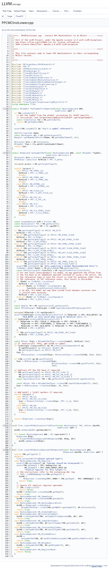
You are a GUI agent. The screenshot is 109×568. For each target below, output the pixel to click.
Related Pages (20, 11)
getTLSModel (53, 268)
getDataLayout (51, 135)
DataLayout (27, 135)
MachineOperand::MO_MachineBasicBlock (40, 503)
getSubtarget (64, 308)
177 (6, 426)
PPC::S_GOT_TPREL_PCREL (40, 259)
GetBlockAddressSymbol (56, 538)
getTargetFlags (46, 164)
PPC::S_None (56, 160)
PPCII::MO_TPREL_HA (32, 177)
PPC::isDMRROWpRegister (33, 474)
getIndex (71, 523)
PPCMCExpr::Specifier (25, 160)
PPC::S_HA (66, 410)
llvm (32, 104)
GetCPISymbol (55, 530)
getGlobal (52, 120)
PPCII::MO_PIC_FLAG (55, 372)
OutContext (42, 142)
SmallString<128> (23, 133)
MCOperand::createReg (34, 479)
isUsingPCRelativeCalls (48, 315)
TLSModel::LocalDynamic (49, 286)
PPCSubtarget (28, 308)
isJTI (26, 359)
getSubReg (34, 463)
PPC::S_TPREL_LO (38, 173)
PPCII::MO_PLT (52, 230)
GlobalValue (29, 120)
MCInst (88, 426)
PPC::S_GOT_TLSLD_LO (41, 193)
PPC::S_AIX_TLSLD (39, 299)
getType (31, 454)
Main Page (7, 11)
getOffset (44, 359)
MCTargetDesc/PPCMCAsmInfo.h (38, 64)
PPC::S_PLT (33, 233)
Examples (77, 11)
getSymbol (33, 122)
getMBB (55, 507)
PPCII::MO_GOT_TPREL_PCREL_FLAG (68, 257)
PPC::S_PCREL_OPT (39, 335)
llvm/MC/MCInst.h (32, 100)
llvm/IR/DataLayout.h (34, 87)
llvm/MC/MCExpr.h (32, 98)
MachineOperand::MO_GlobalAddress (38, 512)
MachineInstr (28, 224)
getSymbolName (62, 137)
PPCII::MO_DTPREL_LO (33, 184)
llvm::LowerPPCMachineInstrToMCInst (37, 426)
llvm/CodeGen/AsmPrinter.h (37, 78)
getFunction (45, 306)
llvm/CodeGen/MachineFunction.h (40, 80)
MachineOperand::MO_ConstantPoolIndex (40, 527)
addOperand (31, 441)
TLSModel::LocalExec (42, 281)
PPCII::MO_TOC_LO (31, 197)
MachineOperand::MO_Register (35, 461)
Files (66, 11)
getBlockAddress (80, 538)
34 (6, 109)
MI (38, 224)
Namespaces (42, 11)
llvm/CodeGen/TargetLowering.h (39, 84)
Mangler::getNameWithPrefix (29, 137)
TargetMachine (28, 222)
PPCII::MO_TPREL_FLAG (62, 262)
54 (6, 153)
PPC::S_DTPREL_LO (39, 186)
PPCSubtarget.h (31, 71)
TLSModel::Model (25, 268)
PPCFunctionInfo (31, 270)
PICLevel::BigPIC (51, 348)
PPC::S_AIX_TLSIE (39, 295)
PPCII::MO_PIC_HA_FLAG (57, 375)
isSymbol (30, 129)
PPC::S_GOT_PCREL (37, 242)
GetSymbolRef (38, 153)
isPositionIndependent (66, 346)
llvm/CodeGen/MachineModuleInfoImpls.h (44, 82)
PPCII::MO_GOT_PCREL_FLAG (64, 239)
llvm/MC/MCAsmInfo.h (34, 95)
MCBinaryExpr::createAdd (34, 355)
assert (17, 129)
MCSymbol (24, 109)
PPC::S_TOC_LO (37, 199)
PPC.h (26, 66)
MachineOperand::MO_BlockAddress (37, 534)
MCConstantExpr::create (67, 355)
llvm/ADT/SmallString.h (35, 73)
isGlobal (26, 113)
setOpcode (26, 430)
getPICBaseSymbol (79, 383)
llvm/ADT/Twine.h (32, 75)
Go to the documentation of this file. (19, 30)
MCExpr (24, 341)
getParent (51, 224)
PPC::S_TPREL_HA (38, 180)
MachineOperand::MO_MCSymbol (35, 543)
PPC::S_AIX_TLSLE (39, 284)
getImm (56, 499)
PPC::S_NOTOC (37, 328)
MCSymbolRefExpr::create (51, 341)
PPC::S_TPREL (35, 246)
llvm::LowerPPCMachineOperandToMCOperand (40, 450)
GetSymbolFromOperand (42, 109)
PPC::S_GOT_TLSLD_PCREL (40, 255)
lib (3, 16)
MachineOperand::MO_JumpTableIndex (38, 521)
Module (24, 306)
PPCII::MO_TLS (29, 204)
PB (34, 383)
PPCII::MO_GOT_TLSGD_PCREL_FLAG (68, 248)
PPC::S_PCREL (35, 237)
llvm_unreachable (26, 459)
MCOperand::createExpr (34, 419)
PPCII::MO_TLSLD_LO (32, 191)
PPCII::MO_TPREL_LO (32, 171)
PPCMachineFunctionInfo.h (37, 69)
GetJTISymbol (55, 523)
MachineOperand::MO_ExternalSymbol (38, 514)
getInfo (64, 270)
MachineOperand (70, 109)
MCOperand (25, 153)
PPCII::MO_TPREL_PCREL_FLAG (65, 244)
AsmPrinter (61, 111)
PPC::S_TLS (36, 206)
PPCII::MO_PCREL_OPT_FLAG (61, 332)
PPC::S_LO (66, 401)
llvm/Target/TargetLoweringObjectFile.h (45, 102)
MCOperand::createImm (37, 499)
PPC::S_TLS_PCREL (39, 213)
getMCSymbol (54, 545)
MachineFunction (29, 226)
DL (36, 135)
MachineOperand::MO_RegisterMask (37, 550)
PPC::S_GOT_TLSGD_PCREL (40, 250)
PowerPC (20, 16)
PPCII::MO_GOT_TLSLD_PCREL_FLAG (68, 253)
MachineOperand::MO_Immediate (36, 496)
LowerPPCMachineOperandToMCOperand (40, 439)
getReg (31, 465)
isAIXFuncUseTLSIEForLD (50, 288)
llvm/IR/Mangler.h (33, 91)
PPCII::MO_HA (29, 405)
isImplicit (30, 487)
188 (6, 450)
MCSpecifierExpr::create (40, 401)
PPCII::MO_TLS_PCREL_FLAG (36, 211)
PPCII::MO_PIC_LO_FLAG (57, 377)
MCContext (19, 142)
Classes (56, 11)
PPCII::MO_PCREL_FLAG (62, 235)
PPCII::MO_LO (29, 397)
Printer (64, 155)
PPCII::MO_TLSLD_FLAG (62, 264)
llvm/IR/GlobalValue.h (35, 89)
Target (9, 16)
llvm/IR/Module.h (32, 93)
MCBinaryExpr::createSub (38, 386)
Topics (31, 11)
